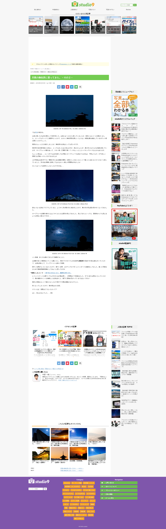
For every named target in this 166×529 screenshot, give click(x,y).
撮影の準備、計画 (69, 515)
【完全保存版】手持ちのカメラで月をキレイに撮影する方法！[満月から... (66, 30)
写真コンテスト (68, 511)
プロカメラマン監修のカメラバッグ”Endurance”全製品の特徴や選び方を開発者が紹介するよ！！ (94, 350)
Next (104, 344)
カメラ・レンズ (68, 497)
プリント (92, 500)
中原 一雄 (52, 83)
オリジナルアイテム (68, 493)
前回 (36, 132)
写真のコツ (92, 9)
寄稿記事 (83, 511)
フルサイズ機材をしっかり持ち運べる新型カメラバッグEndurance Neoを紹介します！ (129, 136)
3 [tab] (71, 357)
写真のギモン (110, 9)
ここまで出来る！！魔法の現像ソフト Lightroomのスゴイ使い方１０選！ (129, 353)
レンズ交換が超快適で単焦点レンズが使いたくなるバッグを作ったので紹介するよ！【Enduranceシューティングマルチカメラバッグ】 (129, 178)
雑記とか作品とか (58, 369)
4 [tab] (73, 357)
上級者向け (73, 9)
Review (128, 9)
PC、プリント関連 (76, 483)
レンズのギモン (74, 504)
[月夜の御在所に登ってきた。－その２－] (71, 87)
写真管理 (76, 511)
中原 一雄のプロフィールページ (67, 380)
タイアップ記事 (75, 500)
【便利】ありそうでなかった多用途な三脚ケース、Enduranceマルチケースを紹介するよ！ (129, 188)
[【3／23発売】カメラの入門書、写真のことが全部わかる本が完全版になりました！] (124, 115)
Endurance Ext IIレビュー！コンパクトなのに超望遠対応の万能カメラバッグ (129, 166)
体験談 (92, 504)
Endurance (67, 483)
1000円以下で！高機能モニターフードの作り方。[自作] (129, 402)
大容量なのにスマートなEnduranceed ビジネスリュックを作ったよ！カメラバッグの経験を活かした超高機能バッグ (70, 350)
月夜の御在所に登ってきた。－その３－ (72, 470)
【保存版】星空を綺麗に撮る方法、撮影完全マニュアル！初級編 (129, 372)
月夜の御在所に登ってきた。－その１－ (72, 468)
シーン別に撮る (39, 369)
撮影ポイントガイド (81, 515)
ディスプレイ (84, 500)
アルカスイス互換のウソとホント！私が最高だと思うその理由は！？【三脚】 (129, 422)
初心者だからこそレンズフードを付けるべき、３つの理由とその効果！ (129, 382)
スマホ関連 (66, 500)
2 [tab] (68, 357)
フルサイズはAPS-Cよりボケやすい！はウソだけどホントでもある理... (129, 30)
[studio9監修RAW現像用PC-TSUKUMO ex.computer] (124, 269)
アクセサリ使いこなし (89, 490)
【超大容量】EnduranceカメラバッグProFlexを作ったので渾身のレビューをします (129, 146)
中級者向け (55, 9)
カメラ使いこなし (78, 497)
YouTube (90, 486)
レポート (66, 504)
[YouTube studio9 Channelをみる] (124, 224)
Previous (34, 344)
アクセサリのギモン (76, 490)
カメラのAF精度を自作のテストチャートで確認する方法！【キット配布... (51, 30)
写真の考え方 (89, 508)
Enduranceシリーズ (65, 64)
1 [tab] (66, 357)
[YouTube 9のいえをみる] (124, 240)
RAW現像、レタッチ (89, 483)
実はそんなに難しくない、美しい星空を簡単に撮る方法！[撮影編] (129, 412)
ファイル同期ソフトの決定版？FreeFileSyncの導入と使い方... (35, 29)
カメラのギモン (91, 493)
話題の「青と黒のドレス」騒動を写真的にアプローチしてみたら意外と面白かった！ (129, 344)
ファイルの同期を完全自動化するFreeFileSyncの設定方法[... (113, 30)
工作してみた (90, 511)
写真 (66, 508)
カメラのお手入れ (80, 493)
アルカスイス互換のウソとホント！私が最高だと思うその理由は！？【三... (98, 30)
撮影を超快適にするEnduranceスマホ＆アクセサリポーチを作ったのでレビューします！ (129, 197)
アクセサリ (66, 490)
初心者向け (37, 9)
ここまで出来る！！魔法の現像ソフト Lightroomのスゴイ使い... (82, 30)
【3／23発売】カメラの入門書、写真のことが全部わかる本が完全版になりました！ (45, 350)
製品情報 (90, 515)
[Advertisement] (69, 49)
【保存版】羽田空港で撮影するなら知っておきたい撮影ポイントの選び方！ (129, 393)
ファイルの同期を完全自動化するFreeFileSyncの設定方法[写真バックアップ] (129, 363)
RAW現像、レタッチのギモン (72, 486)
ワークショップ (84, 504)
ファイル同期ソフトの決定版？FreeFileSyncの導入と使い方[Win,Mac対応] (129, 334)
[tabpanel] (45, 344)
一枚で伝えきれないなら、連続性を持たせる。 (58, 273)
